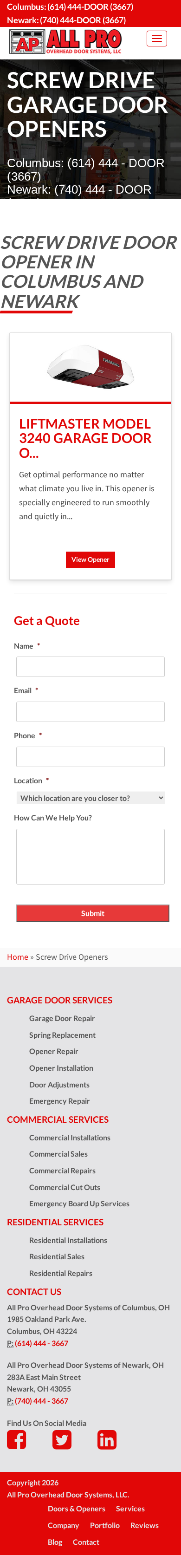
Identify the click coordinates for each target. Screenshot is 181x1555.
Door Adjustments (59, 1084)
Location (31, 780)
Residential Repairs (60, 1273)
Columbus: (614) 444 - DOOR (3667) (86, 169)
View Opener (90, 559)
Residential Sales (56, 1256)
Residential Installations (68, 1240)
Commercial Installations (69, 1137)
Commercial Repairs (62, 1170)
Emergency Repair (59, 1100)
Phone (28, 735)
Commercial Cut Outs (64, 1187)
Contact (86, 1541)
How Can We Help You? (53, 817)
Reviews (144, 1525)
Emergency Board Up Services (79, 1203)
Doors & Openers (76, 1508)
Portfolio (105, 1525)
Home (17, 957)
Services (130, 1508)
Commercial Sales (58, 1153)
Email (26, 690)
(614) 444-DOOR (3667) (90, 6)
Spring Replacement (62, 1034)
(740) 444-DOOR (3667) (83, 20)
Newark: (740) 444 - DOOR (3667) (79, 196)
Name (27, 645)
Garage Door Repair (62, 1018)
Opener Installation (61, 1067)
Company (63, 1525)
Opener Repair (53, 1051)
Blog (55, 1541)
